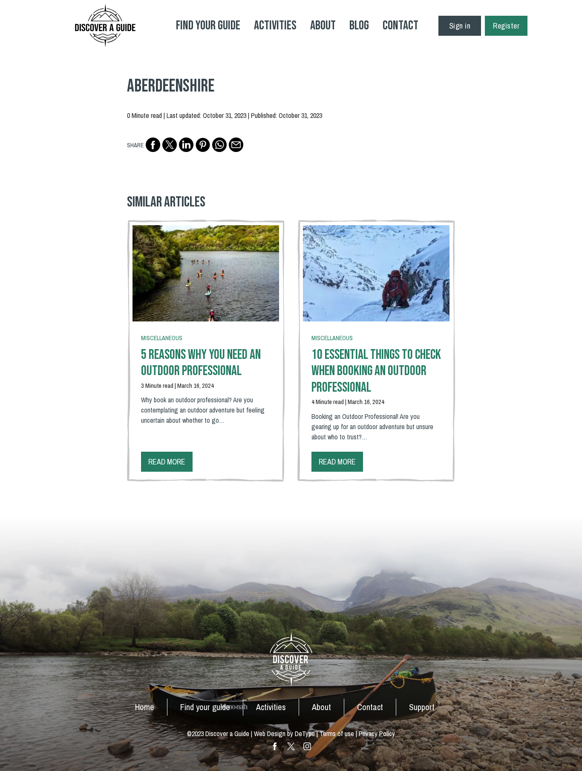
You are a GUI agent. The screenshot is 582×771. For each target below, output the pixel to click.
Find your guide (205, 707)
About (323, 25)
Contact (400, 25)
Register (506, 25)
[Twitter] (169, 145)
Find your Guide (208, 25)
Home (144, 707)
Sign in (460, 25)
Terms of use (337, 733)
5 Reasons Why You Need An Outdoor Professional (201, 363)
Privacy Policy (377, 733)
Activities (275, 25)
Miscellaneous (161, 338)
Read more (166, 461)
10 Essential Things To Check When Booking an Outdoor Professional (376, 371)
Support (422, 707)
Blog (359, 25)
